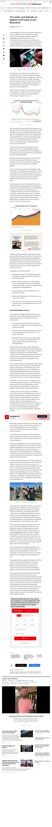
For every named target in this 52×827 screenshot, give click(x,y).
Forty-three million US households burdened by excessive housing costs (15, 656)
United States (37, 672)
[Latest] (4, 8)
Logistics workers (11, 680)
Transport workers (12, 682)
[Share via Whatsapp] (3, 42)
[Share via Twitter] (3, 38)
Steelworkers (19, 682)
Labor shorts (26, 683)
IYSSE (28, 11)
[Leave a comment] (3, 55)
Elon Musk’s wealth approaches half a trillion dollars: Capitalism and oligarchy (29, 656)
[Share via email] (3, 48)
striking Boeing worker (20, 532)
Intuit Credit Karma (20, 472)
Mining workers (26, 682)
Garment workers (14, 683)
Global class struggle (14, 672)
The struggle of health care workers (22, 680)
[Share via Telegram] (3, 45)
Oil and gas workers (33, 682)
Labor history (20, 683)
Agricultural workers (6, 683)
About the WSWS (34, 11)
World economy (23, 672)
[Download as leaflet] (3, 52)
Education (32, 680)
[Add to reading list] (3, 58)
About (48, 1)
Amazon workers (5, 682)
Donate (46, 11)
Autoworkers (4, 680)
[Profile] (50, 2)
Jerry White (12, 26)
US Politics (30, 672)
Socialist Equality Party (20, 11)
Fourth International (8, 11)
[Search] (50, 8)
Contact (44, 1)
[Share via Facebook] (3, 35)
